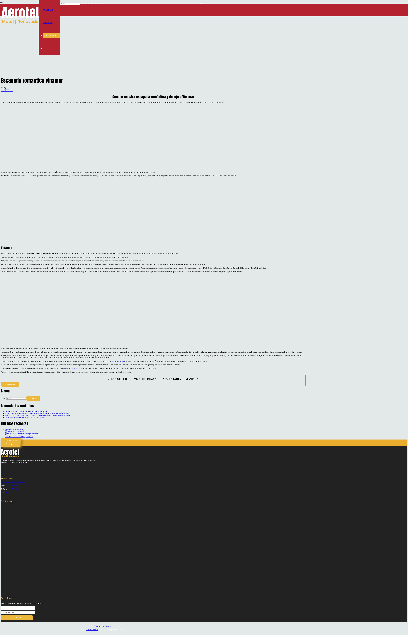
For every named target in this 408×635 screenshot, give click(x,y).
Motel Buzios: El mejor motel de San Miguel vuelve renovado (26, 413)
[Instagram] (3, 471)
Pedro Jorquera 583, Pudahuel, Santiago (14, 482)
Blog (6, 493)
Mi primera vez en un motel (14, 431)
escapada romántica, (72, 368)
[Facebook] (6, 471)
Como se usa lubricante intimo (59, 413)
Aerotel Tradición (92, 630)
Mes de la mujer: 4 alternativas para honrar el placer (22, 435)
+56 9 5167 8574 (13, 489)
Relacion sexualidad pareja (14, 429)
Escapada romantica (7, 91)
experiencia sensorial (118, 361)
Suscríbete (16, 617)
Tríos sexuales (40, 417)
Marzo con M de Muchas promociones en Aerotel (21, 433)
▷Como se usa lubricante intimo (16, 411)
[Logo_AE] (20, 23)
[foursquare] (10, 471)
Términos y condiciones (102, 626)
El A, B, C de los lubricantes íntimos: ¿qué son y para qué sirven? (27, 415)
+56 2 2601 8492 (13, 485)
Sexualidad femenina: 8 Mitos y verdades (19, 437)
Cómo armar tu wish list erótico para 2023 (19, 417)
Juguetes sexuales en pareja (38, 411)
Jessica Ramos (5, 89)
